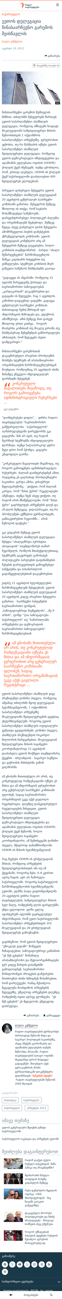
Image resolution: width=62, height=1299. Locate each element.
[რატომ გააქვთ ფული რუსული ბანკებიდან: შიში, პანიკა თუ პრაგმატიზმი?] (13, 1163)
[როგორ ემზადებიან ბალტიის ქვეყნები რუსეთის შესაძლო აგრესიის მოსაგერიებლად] (13, 1235)
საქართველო (11, 14)
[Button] (52, 56)
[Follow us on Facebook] (5, 1264)
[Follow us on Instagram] (34, 1264)
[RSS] (49, 1264)
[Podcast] (5, 1272)
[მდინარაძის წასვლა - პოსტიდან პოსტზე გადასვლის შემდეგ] (13, 1178)
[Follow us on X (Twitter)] (12, 1264)
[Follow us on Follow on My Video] (27, 1264)
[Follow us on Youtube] (20, 1264)
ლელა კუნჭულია (12, 41)
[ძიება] (51, 1295)
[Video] (11, 1295)
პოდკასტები (31, 1295)
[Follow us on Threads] (42, 1264)
